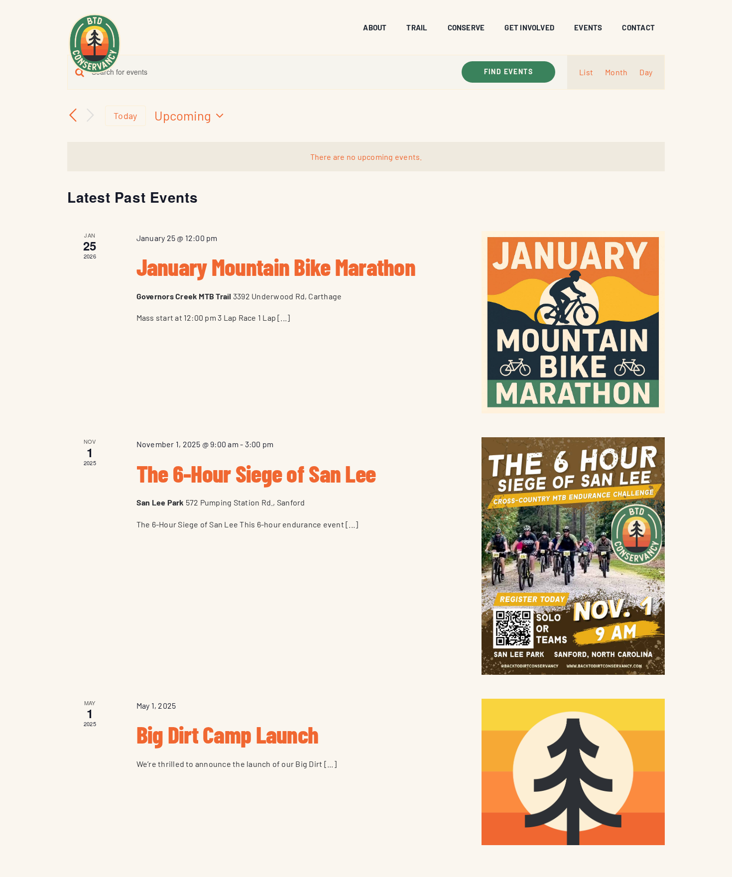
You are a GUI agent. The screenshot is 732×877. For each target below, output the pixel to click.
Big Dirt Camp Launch (227, 734)
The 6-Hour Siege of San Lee (256, 473)
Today (125, 115)
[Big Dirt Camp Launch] (573, 772)
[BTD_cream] (94, 16)
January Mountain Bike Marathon (275, 266)
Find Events (508, 71)
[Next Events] (90, 116)
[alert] (366, 157)
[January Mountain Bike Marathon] (573, 322)
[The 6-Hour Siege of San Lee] (573, 555)
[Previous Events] (73, 116)
